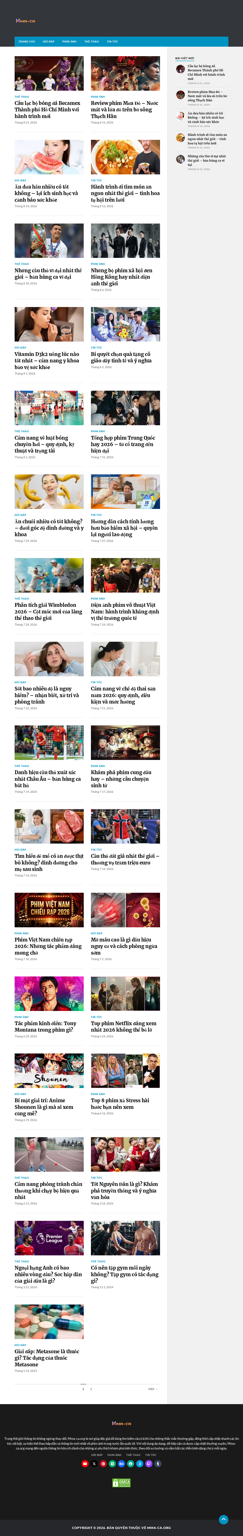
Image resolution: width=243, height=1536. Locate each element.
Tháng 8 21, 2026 (26, 122)
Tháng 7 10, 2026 (26, 959)
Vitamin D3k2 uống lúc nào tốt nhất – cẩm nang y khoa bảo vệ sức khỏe (47, 360)
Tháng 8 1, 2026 (25, 457)
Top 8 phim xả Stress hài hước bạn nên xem (120, 1103)
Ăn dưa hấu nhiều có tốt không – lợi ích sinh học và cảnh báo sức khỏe (46, 193)
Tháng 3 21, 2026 (26, 1287)
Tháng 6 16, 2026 (102, 1113)
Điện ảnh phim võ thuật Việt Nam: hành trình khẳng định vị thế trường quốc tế (125, 611)
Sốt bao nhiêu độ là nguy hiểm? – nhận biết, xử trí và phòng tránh (47, 695)
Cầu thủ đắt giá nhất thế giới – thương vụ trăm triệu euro (125, 859)
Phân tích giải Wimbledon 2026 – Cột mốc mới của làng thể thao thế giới (48, 611)
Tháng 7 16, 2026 (26, 875)
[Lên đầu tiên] (223, 1519)
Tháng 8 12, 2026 (102, 206)
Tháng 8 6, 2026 (101, 289)
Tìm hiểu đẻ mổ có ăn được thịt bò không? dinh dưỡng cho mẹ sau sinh (49, 862)
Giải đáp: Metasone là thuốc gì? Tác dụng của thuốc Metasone (47, 1358)
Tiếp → (153, 1389)
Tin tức (112, 41)
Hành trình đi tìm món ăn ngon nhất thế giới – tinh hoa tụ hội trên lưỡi (125, 193)
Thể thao (91, 41)
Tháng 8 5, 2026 (25, 373)
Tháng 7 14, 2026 (102, 869)
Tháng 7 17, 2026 (102, 791)
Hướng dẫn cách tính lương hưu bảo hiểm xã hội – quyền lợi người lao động (124, 528)
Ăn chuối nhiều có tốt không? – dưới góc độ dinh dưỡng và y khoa (49, 528)
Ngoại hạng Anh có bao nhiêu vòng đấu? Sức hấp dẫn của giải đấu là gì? (48, 1274)
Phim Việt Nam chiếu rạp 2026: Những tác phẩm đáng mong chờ (48, 946)
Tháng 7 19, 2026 (26, 791)
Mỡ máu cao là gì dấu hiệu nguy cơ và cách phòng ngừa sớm (124, 946)
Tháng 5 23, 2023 (26, 1370)
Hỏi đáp (48, 41)
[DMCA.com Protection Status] (121, 1495)
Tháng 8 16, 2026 (102, 122)
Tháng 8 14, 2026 (26, 206)
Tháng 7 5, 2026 (101, 959)
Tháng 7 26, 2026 (26, 624)
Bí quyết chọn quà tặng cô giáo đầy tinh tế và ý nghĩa (121, 357)
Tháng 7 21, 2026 (102, 708)
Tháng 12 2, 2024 (102, 1287)
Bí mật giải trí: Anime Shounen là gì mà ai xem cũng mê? (44, 1107)
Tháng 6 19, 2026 (26, 1120)
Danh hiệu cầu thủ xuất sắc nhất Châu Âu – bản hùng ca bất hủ (48, 779)
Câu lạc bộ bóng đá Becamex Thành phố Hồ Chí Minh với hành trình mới (47, 109)
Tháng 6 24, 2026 (102, 1036)
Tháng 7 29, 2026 (26, 540)
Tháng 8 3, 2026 (101, 367)
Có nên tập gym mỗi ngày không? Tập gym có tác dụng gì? (124, 1274)
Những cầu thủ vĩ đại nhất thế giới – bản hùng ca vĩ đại (48, 274)
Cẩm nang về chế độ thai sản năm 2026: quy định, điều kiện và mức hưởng (123, 695)
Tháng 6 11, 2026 (26, 1203)
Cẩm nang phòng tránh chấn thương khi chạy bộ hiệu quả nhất (48, 1190)
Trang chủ (27, 41)
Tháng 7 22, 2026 (26, 708)
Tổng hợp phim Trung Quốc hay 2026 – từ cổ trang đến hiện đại (123, 444)
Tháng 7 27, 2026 (102, 540)
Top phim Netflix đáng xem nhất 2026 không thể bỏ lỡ (123, 1026)
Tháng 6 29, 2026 (26, 1036)
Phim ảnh (69, 41)
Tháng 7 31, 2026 (102, 457)
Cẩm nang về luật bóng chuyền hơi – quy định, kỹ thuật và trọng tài (45, 444)
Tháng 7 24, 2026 (102, 624)
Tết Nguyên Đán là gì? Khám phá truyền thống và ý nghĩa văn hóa (124, 1190)
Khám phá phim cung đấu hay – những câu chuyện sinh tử (121, 779)
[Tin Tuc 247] (121, 20)
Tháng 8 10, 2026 (26, 283)
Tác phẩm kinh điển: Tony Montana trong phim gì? (45, 1026)
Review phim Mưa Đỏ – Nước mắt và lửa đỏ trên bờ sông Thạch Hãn (124, 109)
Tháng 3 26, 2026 (102, 1203)
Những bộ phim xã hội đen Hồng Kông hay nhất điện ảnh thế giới (121, 277)
